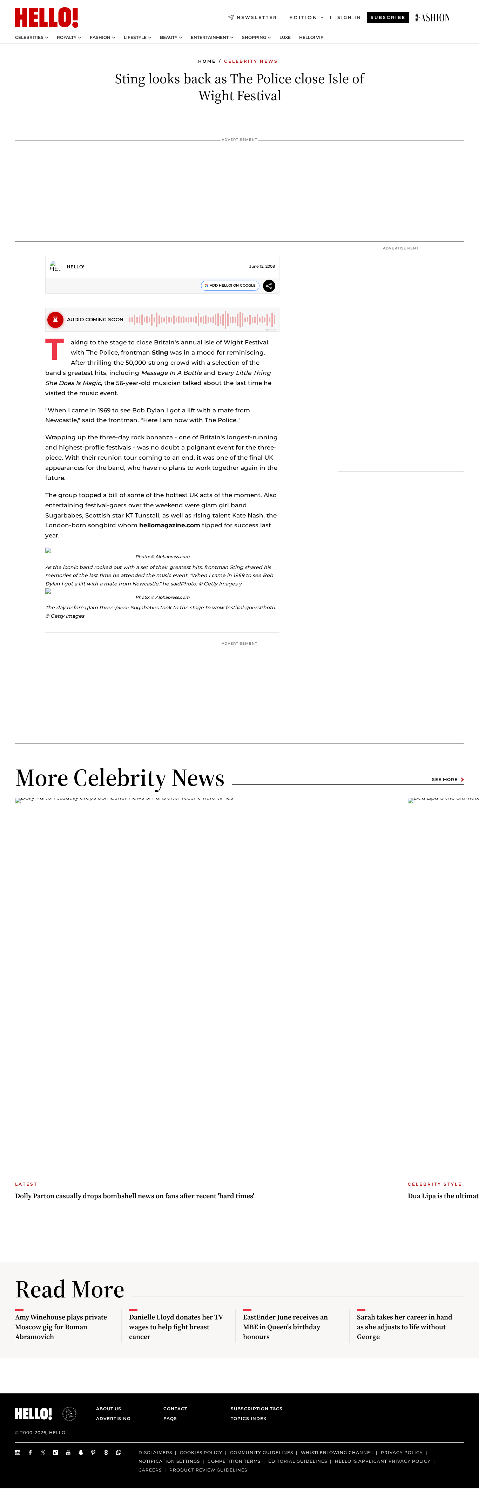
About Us (108, 1408)
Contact (175, 1408)
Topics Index (249, 1418)
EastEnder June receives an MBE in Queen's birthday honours (285, 1327)
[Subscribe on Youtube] (68, 1452)
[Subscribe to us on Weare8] (106, 1452)
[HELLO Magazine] (46, 17)
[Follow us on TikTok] (56, 1452)
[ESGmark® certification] (65, 1414)
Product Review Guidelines (208, 1470)
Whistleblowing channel (337, 1452)
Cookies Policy (201, 1452)
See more (445, 779)
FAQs (170, 1418)
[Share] (269, 287)
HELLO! (76, 266)
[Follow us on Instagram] (18, 1452)
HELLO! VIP (311, 37)
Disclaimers (155, 1452)
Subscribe (388, 17)
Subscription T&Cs (254, 1408)
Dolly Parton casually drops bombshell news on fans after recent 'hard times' (134, 1196)
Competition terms (234, 1461)
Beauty (168, 37)
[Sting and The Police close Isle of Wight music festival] (433, 17)
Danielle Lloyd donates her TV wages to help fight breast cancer (176, 1327)
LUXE (285, 37)
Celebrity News (251, 61)
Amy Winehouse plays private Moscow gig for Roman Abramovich (61, 1327)
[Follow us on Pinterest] (93, 1452)
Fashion (100, 37)
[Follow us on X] (43, 1452)
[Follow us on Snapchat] (81, 1452)
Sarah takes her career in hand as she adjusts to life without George (404, 1327)
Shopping (254, 37)
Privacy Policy (402, 1452)
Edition (303, 17)
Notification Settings (169, 1461)
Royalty (66, 37)
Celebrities (29, 37)
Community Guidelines (261, 1452)
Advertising (113, 1418)
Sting (160, 352)
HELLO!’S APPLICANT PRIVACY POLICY (383, 1461)
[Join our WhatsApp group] (119, 1452)
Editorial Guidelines (297, 1461)
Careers (150, 1470)
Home (207, 61)
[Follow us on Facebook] (30, 1452)
